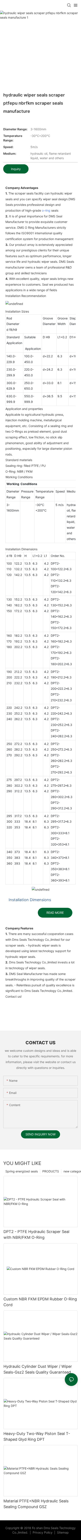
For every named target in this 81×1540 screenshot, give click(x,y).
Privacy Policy (43, 1532)
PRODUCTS (50, 1171)
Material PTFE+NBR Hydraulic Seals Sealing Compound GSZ (35, 1504)
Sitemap (62, 1532)
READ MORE (55, 912)
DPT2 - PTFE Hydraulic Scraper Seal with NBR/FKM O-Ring (36, 1234)
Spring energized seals (21, 1171)
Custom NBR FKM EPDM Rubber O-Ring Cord (40, 1302)
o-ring (46, 210)
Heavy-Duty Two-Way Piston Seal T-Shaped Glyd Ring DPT (36, 1436)
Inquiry (16, 169)
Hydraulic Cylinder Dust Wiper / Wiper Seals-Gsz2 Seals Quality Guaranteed (37, 1369)
